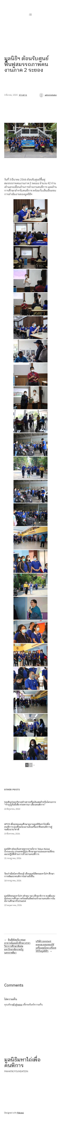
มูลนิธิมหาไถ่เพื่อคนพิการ (22, 1063)
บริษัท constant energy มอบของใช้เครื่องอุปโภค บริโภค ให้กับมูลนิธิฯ (46, 946)
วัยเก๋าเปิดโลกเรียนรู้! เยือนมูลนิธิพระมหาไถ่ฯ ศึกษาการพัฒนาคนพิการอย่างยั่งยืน (29, 875)
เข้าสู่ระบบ (17, 1005)
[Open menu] (30, 14)
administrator (51, 95)
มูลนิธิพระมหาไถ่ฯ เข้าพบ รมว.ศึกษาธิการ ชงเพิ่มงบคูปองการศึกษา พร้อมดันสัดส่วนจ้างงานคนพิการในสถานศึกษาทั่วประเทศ (29, 899)
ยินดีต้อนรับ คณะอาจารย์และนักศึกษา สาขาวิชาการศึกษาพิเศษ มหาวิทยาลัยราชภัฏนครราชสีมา (17, 946)
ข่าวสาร (23, 95)
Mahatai (20, 1112)
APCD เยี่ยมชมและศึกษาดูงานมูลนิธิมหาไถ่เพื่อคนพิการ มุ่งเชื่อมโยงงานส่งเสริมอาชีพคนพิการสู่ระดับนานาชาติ (28, 827)
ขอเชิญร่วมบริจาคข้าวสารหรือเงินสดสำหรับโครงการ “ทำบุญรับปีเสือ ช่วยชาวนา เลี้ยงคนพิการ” (30, 803)
